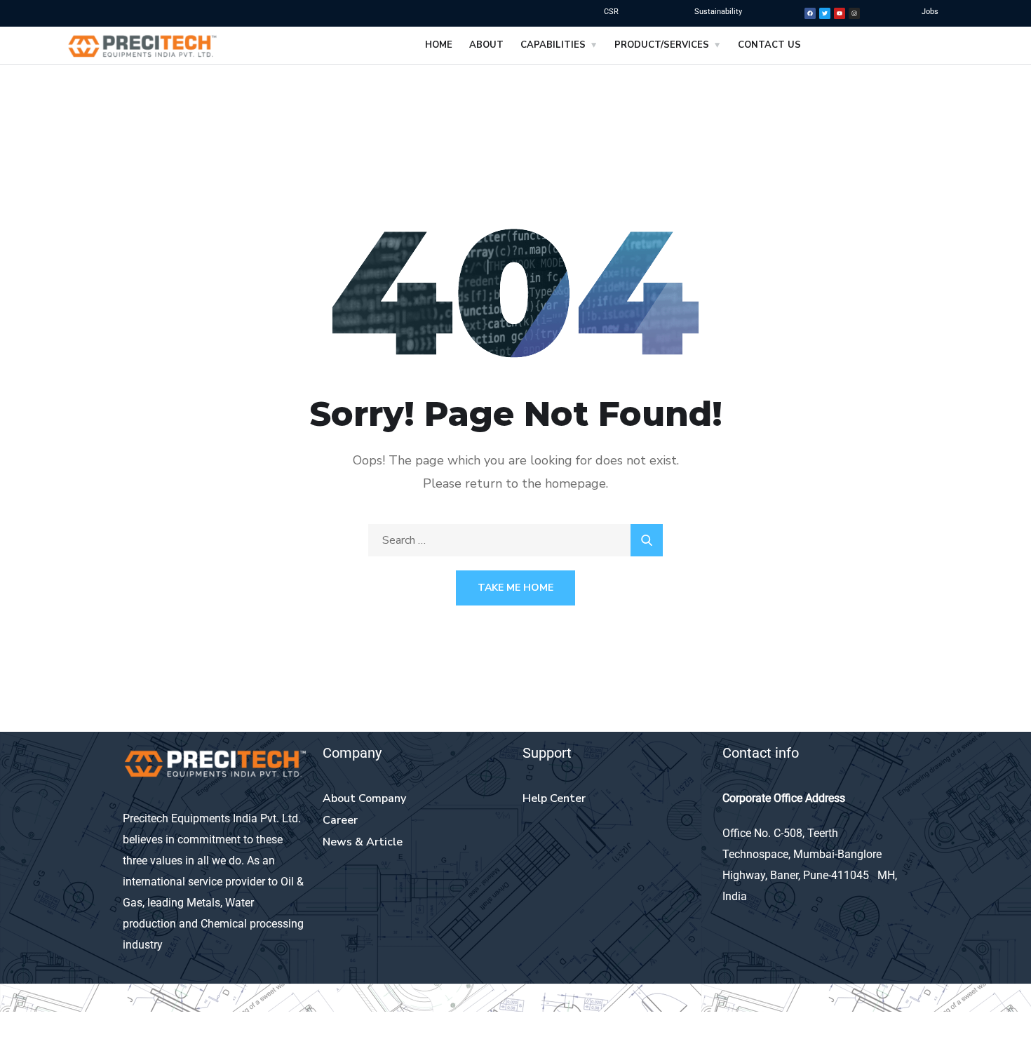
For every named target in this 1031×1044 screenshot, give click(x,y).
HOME (438, 45)
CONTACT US (769, 45)
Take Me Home (515, 587)
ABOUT (486, 45)
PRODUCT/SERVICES (661, 45)
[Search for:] (515, 540)
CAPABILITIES (553, 45)
